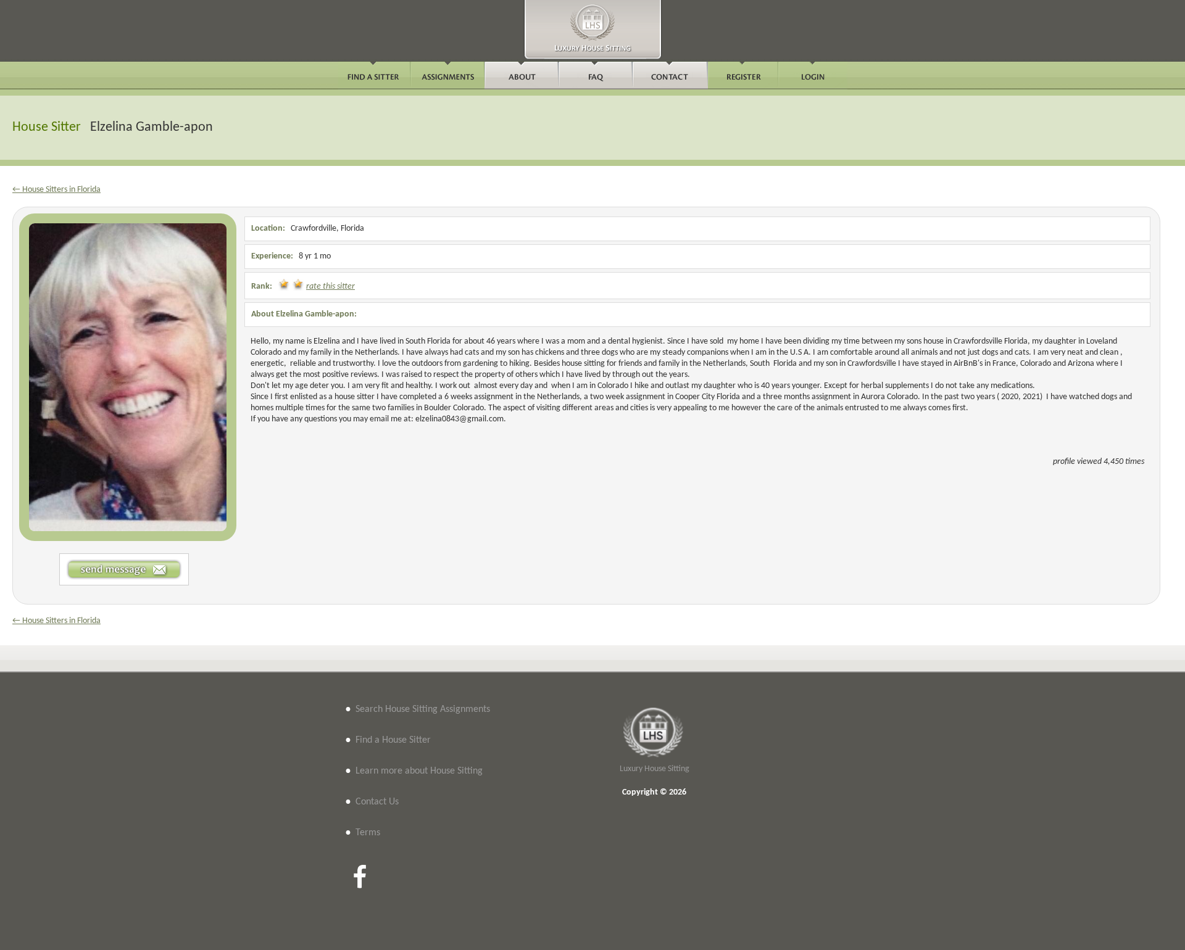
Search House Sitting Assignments (423, 709)
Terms (368, 833)
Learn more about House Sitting (419, 771)
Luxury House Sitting (654, 769)
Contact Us (377, 802)
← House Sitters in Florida (56, 189)
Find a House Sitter (393, 740)
